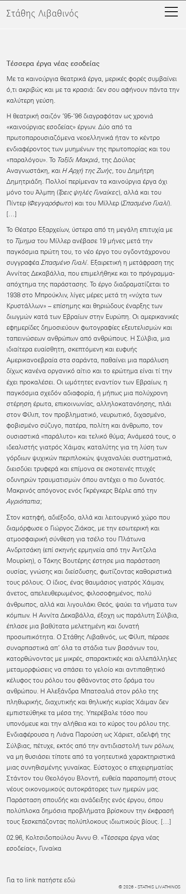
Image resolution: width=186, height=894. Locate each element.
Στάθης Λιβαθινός (42, 14)
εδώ (69, 880)
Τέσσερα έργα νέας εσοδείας (52, 63)
